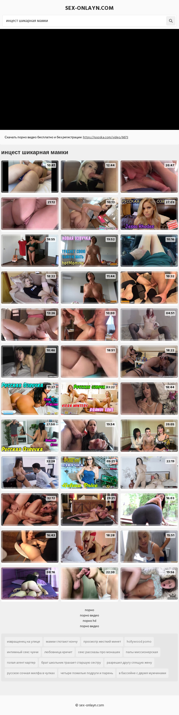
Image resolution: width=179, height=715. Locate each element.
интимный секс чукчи (22, 652)
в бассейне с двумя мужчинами (142, 673)
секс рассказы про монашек (99, 652)
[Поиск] (171, 20)
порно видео (89, 615)
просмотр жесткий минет (102, 641)
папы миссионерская (142, 652)
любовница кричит (58, 652)
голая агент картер (21, 662)
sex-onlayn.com (89, 8)
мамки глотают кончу (62, 641)
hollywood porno (139, 641)
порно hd (89, 620)
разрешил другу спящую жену (129, 662)
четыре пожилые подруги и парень (87, 673)
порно (89, 610)
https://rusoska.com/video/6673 (105, 137)
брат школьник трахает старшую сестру (71, 662)
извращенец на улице (23, 641)
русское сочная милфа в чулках (31, 673)
